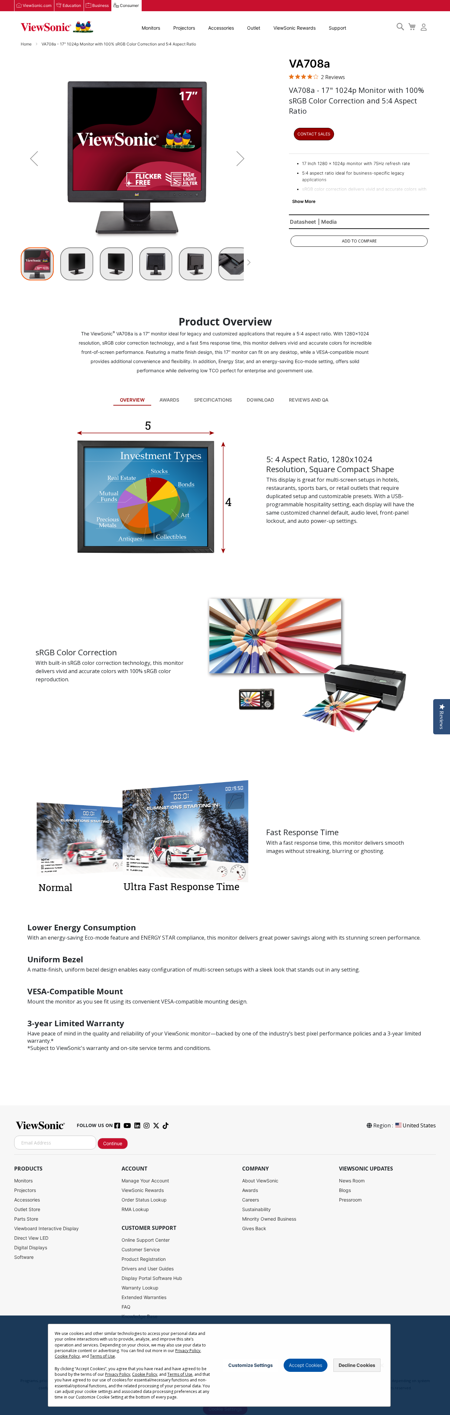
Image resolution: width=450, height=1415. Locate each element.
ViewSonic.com (37, 5)
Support (337, 28)
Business (100, 5)
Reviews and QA (308, 400)
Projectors (184, 28)
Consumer (129, 5)
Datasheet (303, 221)
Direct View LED (31, 1238)
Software (24, 1257)
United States (419, 1125)
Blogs (345, 1190)
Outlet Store (27, 1209)
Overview (132, 400)
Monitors (151, 28)
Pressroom (350, 1200)
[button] (34, 158)
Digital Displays (30, 1247)
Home (27, 44)
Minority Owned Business (269, 1219)
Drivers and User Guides (148, 1268)
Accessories (221, 28)
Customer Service (141, 1249)
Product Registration (144, 1259)
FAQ (126, 1307)
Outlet (253, 28)
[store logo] (57, 27)
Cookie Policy (67, 1356)
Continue (112, 1143)
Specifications (213, 400)
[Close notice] (382, 1365)
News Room (352, 1180)
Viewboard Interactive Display (46, 1228)
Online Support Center (146, 1240)
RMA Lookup (135, 1209)
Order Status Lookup (144, 1200)
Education (72, 5)
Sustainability (256, 1209)
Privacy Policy (187, 1350)
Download (260, 400)
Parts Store (26, 1219)
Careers (250, 1200)
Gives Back (254, 1228)
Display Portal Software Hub (152, 1278)
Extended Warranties (144, 1297)
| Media (327, 221)
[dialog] (225, 1365)
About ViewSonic (260, 1180)
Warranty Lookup (140, 1287)
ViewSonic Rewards (294, 28)
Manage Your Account (145, 1180)
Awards (169, 400)
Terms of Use (102, 1356)
